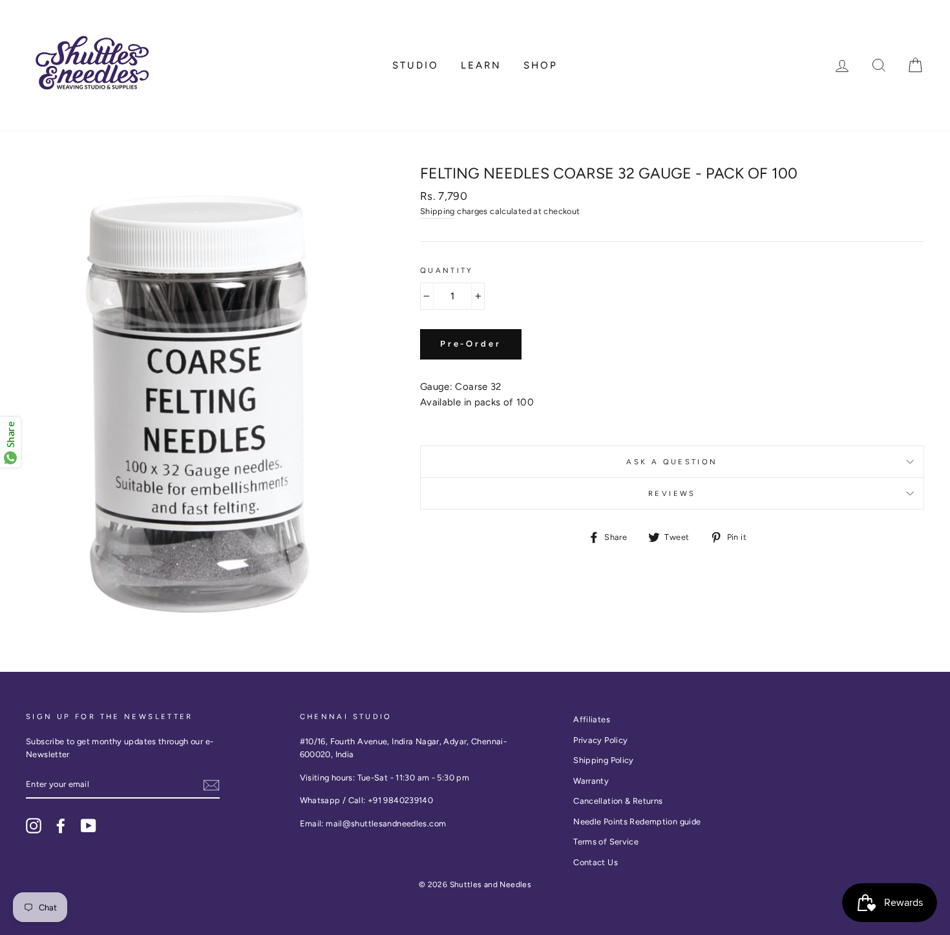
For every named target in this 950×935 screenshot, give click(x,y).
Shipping (437, 211)
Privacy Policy (600, 740)
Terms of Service (606, 841)
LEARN (481, 65)
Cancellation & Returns (617, 801)
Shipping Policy (603, 760)
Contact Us (595, 862)
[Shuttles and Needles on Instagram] (33, 825)
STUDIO (415, 65)
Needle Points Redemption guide (637, 821)
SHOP (540, 65)
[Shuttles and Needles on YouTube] (88, 825)
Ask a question (671, 461)
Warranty (591, 781)
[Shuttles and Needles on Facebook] (61, 825)
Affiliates (591, 719)
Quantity (447, 270)
